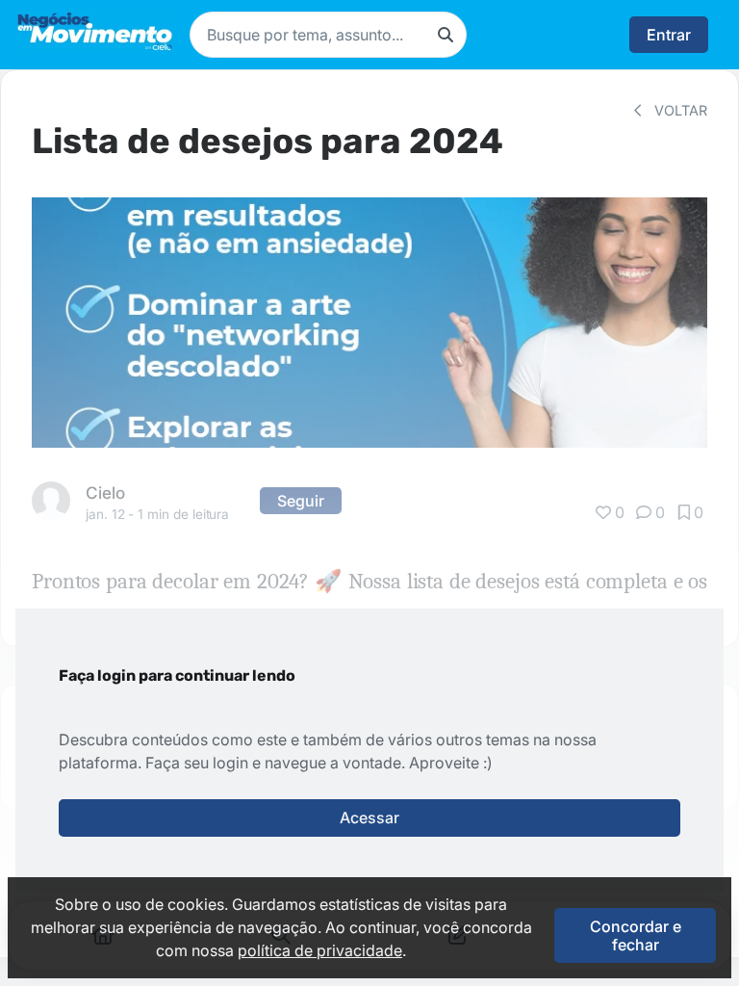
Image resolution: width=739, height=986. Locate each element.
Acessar (369, 817)
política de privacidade (320, 950)
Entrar (669, 34)
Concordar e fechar (635, 935)
